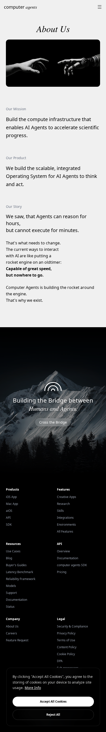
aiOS (9, 511)
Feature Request (17, 640)
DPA (60, 661)
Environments (66, 524)
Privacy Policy (66, 633)
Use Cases (13, 551)
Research (63, 504)
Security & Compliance (72, 626)
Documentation (16, 600)
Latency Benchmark (19, 572)
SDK (9, 524)
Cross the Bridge (53, 422)
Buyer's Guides (16, 565)
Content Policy (66, 647)
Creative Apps (66, 497)
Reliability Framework (20, 579)
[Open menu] (99, 6)
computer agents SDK (72, 565)
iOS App (11, 497)
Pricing (61, 572)
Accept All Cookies (53, 701)
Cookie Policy (66, 654)
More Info (33, 687)
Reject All (53, 714)
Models (11, 586)
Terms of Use (66, 640)
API (8, 518)
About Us (12, 626)
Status (10, 606)
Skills (60, 511)
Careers (11, 633)
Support (11, 593)
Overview (63, 551)
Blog (9, 558)
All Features (65, 531)
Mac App (12, 504)
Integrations (65, 518)
